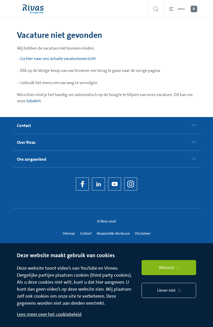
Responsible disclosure (113, 233)
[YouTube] (114, 184)
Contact (86, 233)
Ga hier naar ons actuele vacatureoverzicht (58, 58)
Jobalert (33, 101)
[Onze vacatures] (156, 8)
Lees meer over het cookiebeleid (49, 314)
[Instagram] (130, 184)
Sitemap (69, 233)
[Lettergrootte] (193, 9)
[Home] (34, 9)
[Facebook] (82, 184)
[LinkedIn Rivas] (98, 184)
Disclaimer (143, 233)
